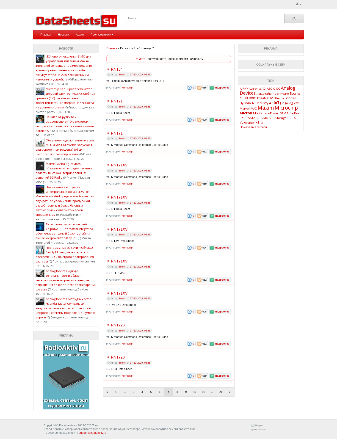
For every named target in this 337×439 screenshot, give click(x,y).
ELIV (270, 98)
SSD (272, 118)
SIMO (264, 118)
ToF (294, 118)
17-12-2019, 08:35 (140, 74)
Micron (246, 113)
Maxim (266, 107)
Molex (257, 113)
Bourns (295, 93)
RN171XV (119, 165)
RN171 (117, 101)
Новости (63, 34)
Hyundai (245, 103)
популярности (157, 59)
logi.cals (294, 103)
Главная (45, 34)
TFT (289, 118)
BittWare (283, 93)
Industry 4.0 (265, 103)
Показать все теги (253, 127)
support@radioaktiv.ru (92, 432)
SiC (258, 118)
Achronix (255, 88)
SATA (251, 118)
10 (194, 392)
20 (221, 392)
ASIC (260, 93)
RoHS (243, 118)
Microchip (127, 87)
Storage (280, 118)
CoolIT (244, 98)
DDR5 (253, 98)
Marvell (245, 108)
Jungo (284, 103)
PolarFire (293, 113)
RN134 (117, 69)
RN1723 (118, 325)
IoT (276, 102)
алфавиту (196, 59)
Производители (101, 34)
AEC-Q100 (273, 88)
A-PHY (244, 88)
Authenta (269, 93)
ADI (264, 88)
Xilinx (259, 122)
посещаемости (178, 59)
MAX (254, 108)
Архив (80, 34)
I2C (254, 103)
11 (203, 392)
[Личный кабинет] (298, 4)
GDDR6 (291, 98)
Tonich (122, 74)
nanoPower (271, 113)
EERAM (262, 98)
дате (142, 59)
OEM (283, 113)
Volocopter (247, 122)
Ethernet (279, 98)
